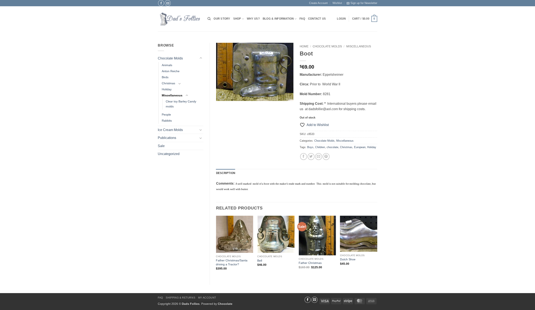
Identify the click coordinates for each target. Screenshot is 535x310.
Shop (237, 18)
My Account (207, 297)
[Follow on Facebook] (161, 3)
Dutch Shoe (347, 259)
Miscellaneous (172, 95)
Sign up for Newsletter (363, 3)
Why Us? (253, 18)
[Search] (209, 19)
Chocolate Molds (170, 58)
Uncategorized (169, 154)
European (360, 147)
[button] (364, 19)
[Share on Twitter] (311, 156)
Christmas (168, 83)
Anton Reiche (171, 71)
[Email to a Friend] (318, 156)
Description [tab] (225, 173)
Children (320, 147)
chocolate (332, 147)
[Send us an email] (168, 3)
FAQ (302, 18)
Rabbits (167, 120)
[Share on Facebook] (303, 156)
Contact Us (317, 18)
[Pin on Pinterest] (326, 156)
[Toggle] (200, 58)
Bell (259, 260)
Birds (165, 77)
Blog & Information (278, 18)
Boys (310, 147)
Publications (167, 138)
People (166, 114)
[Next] (377, 246)
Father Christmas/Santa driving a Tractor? (231, 262)
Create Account (318, 3)
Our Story (222, 18)
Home (304, 46)
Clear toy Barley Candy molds (181, 104)
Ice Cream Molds (170, 130)
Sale (161, 146)
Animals (167, 65)
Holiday (167, 89)
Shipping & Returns (180, 297)
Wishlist (337, 3)
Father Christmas (310, 263)
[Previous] (216, 246)
